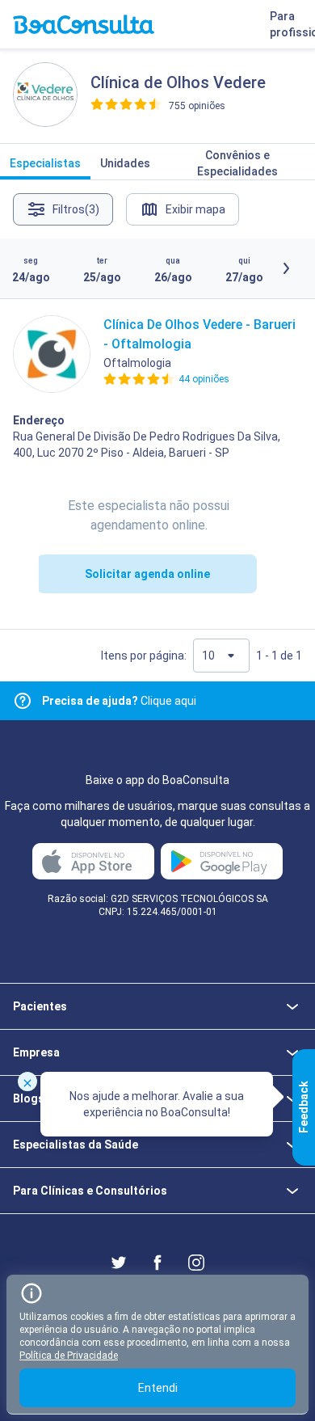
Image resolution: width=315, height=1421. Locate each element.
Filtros (75, 209)
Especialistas (45, 163)
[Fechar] (27, 1081)
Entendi (158, 1387)
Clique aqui (119, 700)
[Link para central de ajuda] (22, 700)
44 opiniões (203, 379)
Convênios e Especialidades (237, 163)
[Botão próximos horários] (286, 268)
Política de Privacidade (68, 1355)
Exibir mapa (195, 209)
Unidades (125, 163)
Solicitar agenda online (147, 573)
